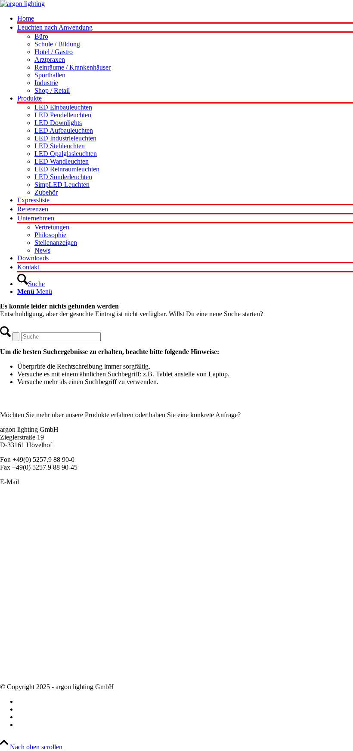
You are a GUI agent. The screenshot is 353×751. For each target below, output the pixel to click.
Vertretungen (17, 656)
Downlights (16, 554)
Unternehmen (18, 641)
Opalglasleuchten (23, 546)
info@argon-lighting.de (52, 481)
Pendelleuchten (20, 515)
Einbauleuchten (21, 530)
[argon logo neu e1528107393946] (22, 3)
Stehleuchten (17, 569)
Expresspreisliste (22, 633)
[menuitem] (185, 19)
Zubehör (11, 585)
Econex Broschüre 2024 (33, 625)
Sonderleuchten (21, 523)
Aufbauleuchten (21, 538)
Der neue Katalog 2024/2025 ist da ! (49, 618)
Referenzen (15, 664)
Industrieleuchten (23, 561)
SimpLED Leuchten (27, 577)
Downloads (15, 672)
